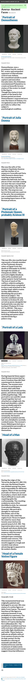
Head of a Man (11, 434)
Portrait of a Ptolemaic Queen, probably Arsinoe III (13, 212)
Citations (14, 54)
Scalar (8, 678)
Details (9, 54)
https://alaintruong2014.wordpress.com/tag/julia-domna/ (14, 158)
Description (4, 54)
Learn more (8, 7)
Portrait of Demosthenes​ (9, 19)
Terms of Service (15, 678)
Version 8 (3, 677)
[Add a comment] (2, 670)
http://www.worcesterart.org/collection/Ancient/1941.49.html (15, 593)
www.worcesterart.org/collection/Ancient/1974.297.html (14, 471)
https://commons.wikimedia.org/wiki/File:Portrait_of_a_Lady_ (11, 365)
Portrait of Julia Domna (11, 119)
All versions (19, 677)
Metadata (23, 677)
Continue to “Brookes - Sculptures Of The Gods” (12, 665)
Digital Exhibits (10, 1)
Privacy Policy (20, 678)
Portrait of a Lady (13, 327)
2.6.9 (10, 678)
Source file (19, 54)
